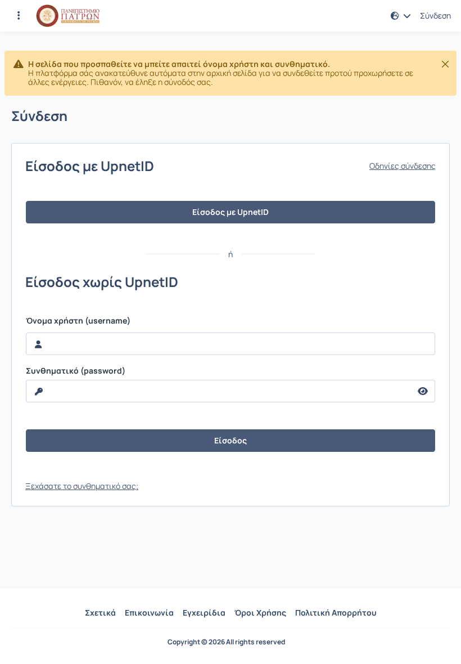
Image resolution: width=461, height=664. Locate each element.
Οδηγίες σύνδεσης (402, 166)
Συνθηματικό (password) (75, 370)
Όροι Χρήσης (260, 612)
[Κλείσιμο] (445, 64)
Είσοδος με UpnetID (230, 212)
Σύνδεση (435, 15)
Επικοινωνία (149, 612)
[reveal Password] (423, 391)
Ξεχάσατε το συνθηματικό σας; (81, 486)
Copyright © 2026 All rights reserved (226, 642)
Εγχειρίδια (204, 612)
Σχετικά (100, 612)
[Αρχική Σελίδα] (67, 16)
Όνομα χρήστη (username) (78, 320)
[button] (18, 15)
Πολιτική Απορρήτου (336, 612)
